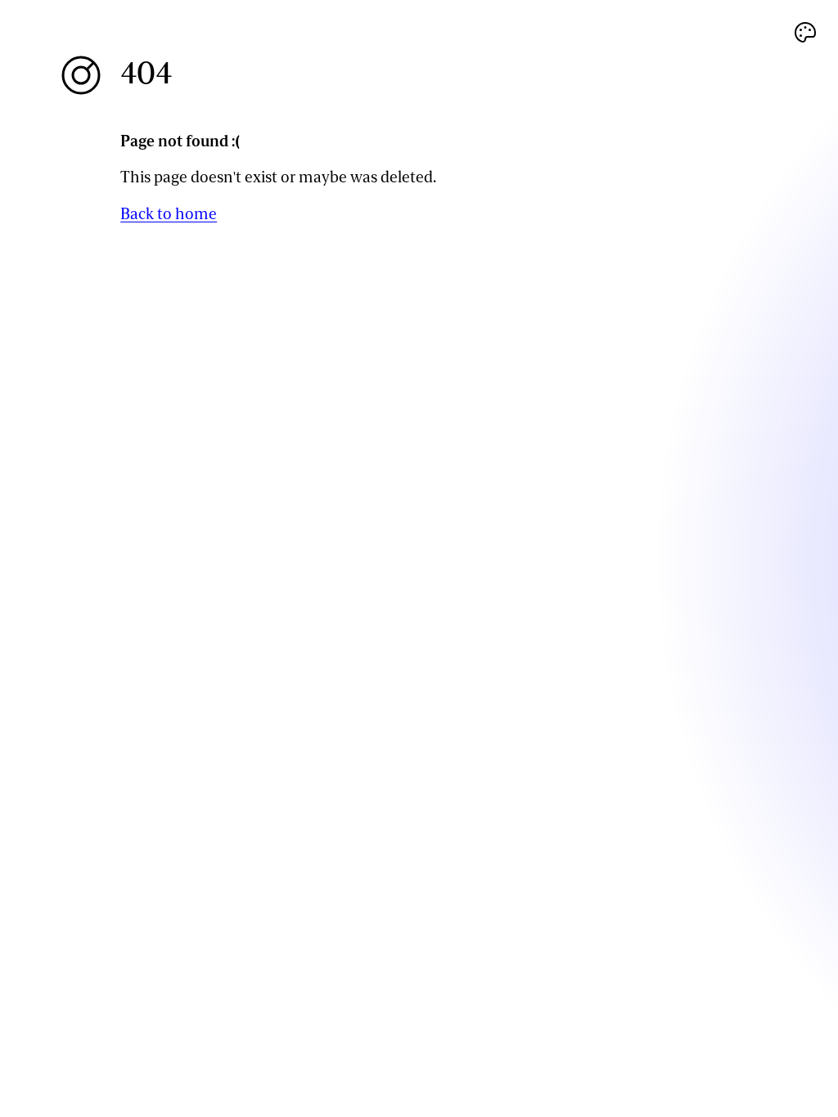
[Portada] (81, 75)
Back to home (168, 213)
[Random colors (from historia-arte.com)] (805, 32)
